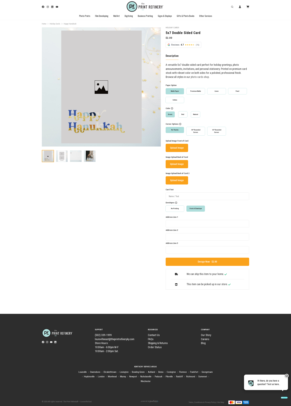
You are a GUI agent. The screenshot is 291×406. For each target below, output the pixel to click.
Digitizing (129, 15)
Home (44, 24)
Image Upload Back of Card (177, 157)
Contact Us (154, 335)
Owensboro (95, 372)
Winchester (146, 381)
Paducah (158, 376)
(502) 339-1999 (103, 335)
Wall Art (116, 15)
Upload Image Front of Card (177, 141)
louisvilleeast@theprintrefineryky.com (114, 339)
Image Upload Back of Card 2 (177, 173)
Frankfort (194, 372)
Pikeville (169, 376)
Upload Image (177, 147)
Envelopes (170, 202)
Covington (171, 372)
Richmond (190, 376)
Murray (123, 376)
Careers (205, 339)
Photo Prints (84, 15)
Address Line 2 (172, 230)
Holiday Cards (55, 24)
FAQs (150, 339)
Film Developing (101, 15)
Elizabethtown (110, 372)
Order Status (155, 347)
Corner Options (172, 124)
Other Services (205, 15)
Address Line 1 (172, 217)
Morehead (112, 376)
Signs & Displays (165, 15)
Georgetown (207, 372)
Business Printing (145, 15)
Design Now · (205, 261)
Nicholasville (145, 376)
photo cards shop (200, 76)
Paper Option (171, 85)
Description (172, 56)
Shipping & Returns (158, 343)
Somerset (202, 376)
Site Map (220, 402)
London (101, 376)
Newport (133, 376)
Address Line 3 (172, 243)
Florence (183, 372)
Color (168, 108)
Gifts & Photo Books (185, 15)
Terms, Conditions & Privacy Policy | (203, 402)
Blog (203, 343)
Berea (160, 372)
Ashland (151, 372)
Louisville (83, 372)
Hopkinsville (89, 376)
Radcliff (179, 376)
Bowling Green (138, 372)
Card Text (170, 189)
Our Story (206, 335)
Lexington (124, 372)
